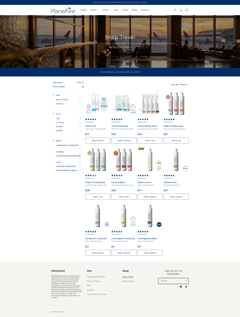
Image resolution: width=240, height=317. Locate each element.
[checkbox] (67, 99)
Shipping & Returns (96, 277)
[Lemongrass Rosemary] (123, 215)
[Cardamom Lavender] (97, 215)
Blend (58, 141)
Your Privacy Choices (96, 294)
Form (58, 114)
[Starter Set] (97, 103)
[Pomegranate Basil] (150, 215)
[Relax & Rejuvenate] (176, 103)
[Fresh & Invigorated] (97, 159)
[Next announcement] (188, 2)
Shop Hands (128, 281)
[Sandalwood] (176, 159)
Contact (90, 290)
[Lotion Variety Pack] (150, 103)
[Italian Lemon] (150, 159)
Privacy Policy (93, 281)
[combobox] (180, 84)
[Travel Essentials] (123, 103)
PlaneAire (60, 312)
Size (58, 95)
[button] (175, 10)
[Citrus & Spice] (123, 159)
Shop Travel (127, 277)
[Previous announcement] (52, 2)
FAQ (89, 285)
